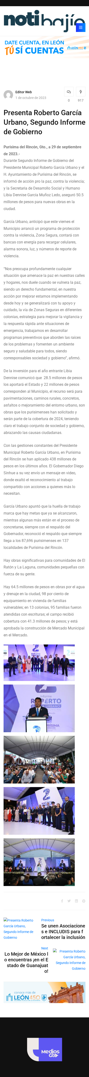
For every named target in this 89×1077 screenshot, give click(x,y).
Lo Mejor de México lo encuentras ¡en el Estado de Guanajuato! (26, 962)
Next (44, 948)
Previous (47, 920)
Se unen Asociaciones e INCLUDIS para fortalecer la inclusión (63, 931)
